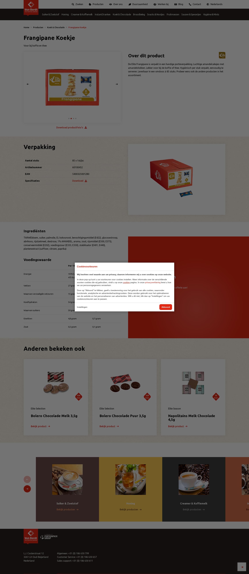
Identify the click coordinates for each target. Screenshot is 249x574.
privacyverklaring (153, 282)
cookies (126, 282)
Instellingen (82, 307)
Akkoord (166, 307)
